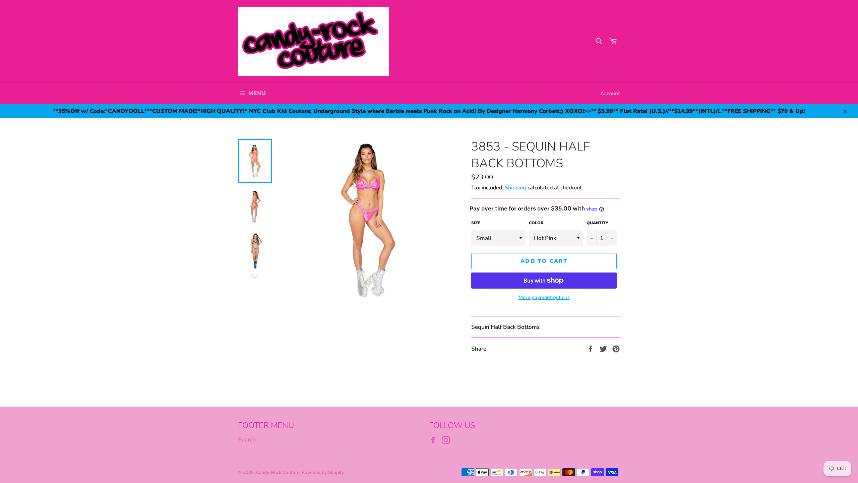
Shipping (515, 187)
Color (536, 223)
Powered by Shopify (323, 472)
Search (247, 439)
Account (610, 93)
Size (475, 223)
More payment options (544, 297)
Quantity (597, 223)
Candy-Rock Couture (277, 472)
